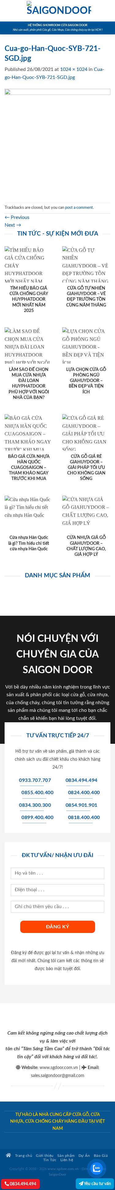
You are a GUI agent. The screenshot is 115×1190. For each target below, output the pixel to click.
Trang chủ (23, 1155)
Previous (17, 217)
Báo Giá (101, 1155)
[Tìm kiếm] (108, 11)
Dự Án (84, 1155)
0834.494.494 (22, 1184)
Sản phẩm (66, 1155)
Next (13, 225)
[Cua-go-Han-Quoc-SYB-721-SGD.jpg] (57, 141)
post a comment (79, 207)
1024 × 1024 (73, 69)
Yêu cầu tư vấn (97, 1183)
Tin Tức (50, 1160)
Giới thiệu (44, 1155)
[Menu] (8, 10)
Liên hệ (66, 1160)
